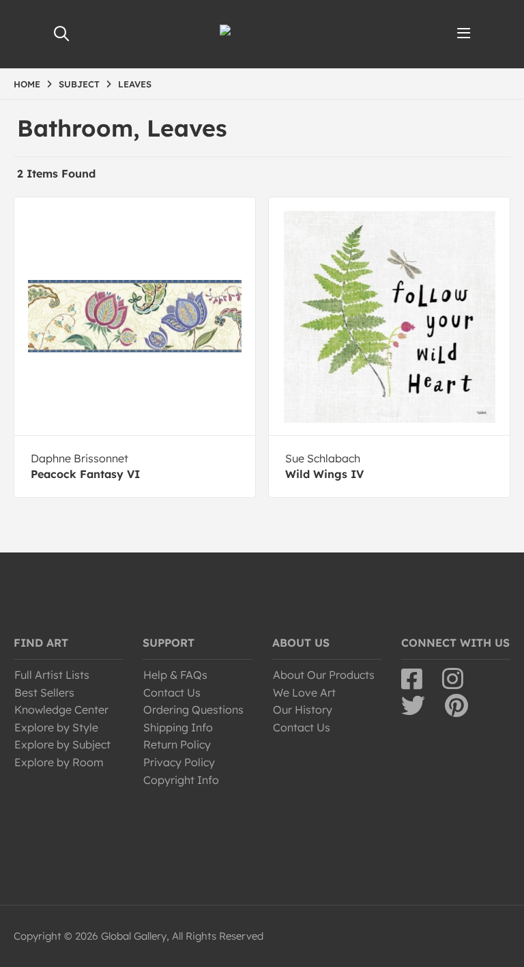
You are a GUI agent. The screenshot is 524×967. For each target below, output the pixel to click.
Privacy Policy (179, 762)
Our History (302, 709)
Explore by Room (59, 762)
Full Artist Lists (51, 675)
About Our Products (324, 675)
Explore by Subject (62, 744)
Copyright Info (181, 780)
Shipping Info (178, 727)
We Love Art (304, 692)
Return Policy (177, 744)
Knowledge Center (61, 709)
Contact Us (172, 692)
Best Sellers (44, 692)
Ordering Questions (193, 709)
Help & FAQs (175, 675)
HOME (27, 84)
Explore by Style (56, 727)
